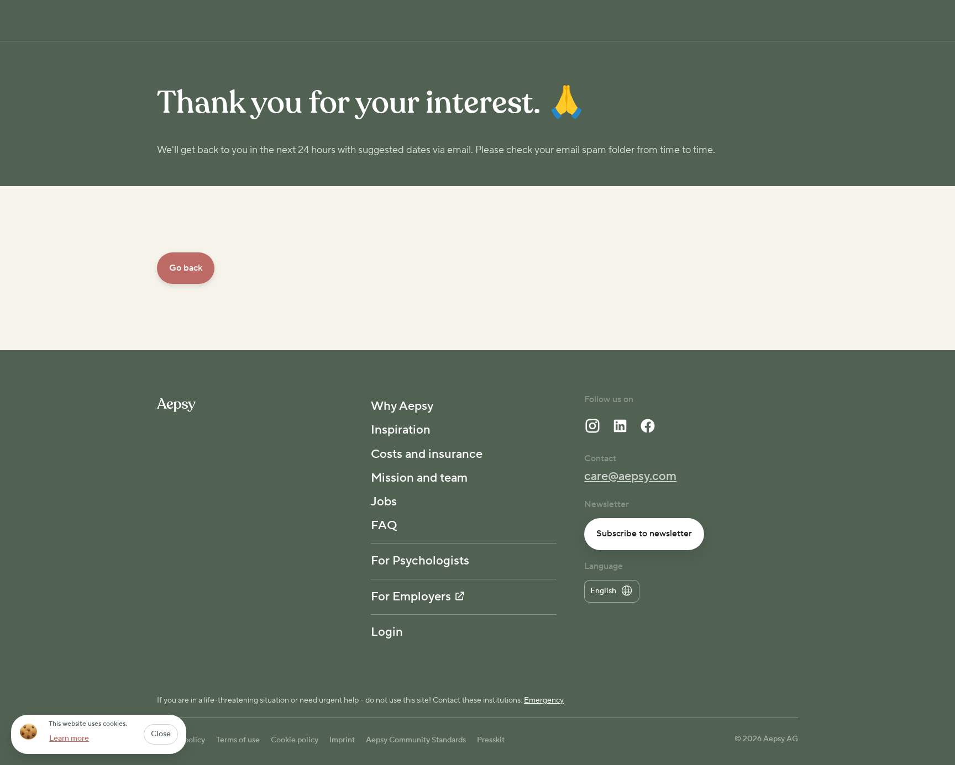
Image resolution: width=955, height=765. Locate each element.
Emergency (544, 700)
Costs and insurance (426, 454)
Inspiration (401, 429)
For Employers (411, 596)
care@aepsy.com (630, 476)
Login (387, 632)
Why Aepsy (402, 406)
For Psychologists (420, 560)
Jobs (384, 501)
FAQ (384, 525)
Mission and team (419, 478)
